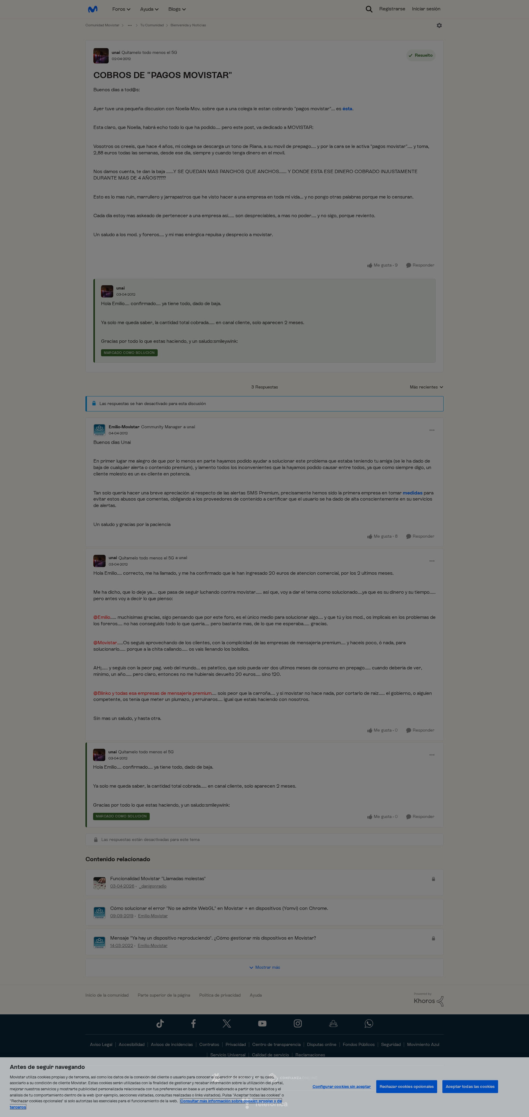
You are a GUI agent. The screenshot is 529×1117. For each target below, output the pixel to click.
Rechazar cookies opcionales (407, 1086)
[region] (264, 1087)
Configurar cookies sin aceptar (342, 1086)
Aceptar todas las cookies (470, 1086)
